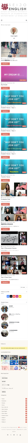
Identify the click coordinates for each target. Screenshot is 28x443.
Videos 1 (3, 417)
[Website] (14, 38)
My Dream (4, 84)
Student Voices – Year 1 (8, 107)
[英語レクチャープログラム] (4, 317)
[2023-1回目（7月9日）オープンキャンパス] (5, 362)
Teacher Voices (5, 177)
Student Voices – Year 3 (8, 154)
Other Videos (4, 413)
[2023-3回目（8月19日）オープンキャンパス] (14, 357)
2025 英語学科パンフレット (9, 60)
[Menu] (1, 20)
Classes (3, 402)
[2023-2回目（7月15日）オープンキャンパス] (23, 357)
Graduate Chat (5, 199)
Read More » (5, 63)
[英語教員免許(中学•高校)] (4, 325)
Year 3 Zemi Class (6, 277)
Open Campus (5, 409)
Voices (3, 405)
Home (3, 24)
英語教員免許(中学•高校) (14, 322)
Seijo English (14, 36)
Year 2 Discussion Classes (9, 248)
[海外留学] (4, 309)
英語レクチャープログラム (14, 314)
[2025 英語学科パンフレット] (5, 357)
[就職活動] (14, 368)
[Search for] (26, 20)
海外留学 (11, 306)
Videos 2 (4, 419)
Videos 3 (4, 421)
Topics (3, 398)
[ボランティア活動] (23, 362)
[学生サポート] (5, 368)
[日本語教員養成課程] (4, 333)
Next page (23, 287)
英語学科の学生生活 (7, 224)
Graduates (4, 400)
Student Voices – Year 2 (8, 131)
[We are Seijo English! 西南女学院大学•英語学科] (14, 10)
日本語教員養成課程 (13, 330)
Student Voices (5, 415)
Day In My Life (5, 407)
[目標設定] (23, 368)
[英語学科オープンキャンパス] (14, 362)
